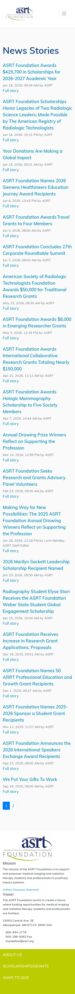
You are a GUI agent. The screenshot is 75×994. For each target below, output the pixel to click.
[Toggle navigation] (64, 13)
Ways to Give (16, 977)
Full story (11, 90)
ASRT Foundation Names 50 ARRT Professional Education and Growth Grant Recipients (37, 677)
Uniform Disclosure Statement (21, 889)
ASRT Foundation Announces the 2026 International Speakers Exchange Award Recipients (37, 749)
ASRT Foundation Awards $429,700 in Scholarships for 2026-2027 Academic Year (31, 71)
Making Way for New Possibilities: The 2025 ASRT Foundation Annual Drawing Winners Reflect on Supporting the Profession (34, 520)
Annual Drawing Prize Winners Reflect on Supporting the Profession (34, 441)
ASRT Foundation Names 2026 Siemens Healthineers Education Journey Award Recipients (35, 187)
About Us (12, 954)
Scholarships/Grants (26, 966)
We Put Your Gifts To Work (30, 779)
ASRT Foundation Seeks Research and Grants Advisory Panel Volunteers (34, 477)
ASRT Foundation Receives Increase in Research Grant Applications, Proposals (30, 640)
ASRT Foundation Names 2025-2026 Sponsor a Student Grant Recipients (35, 713)
